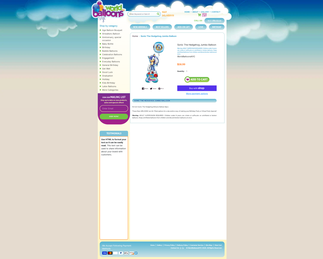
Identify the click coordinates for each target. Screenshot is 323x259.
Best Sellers (162, 27)
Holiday (106, 79)
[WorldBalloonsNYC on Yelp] (183, 248)
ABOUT (195, 12)
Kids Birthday (108, 83)
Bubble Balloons (109, 51)
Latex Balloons (109, 86)
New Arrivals (140, 27)
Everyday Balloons (111, 61)
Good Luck (107, 72)
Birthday (106, 47)
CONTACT (215, 12)
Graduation (107, 75)
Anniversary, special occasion (111, 39)
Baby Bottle (107, 44)
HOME (187, 12)
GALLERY (205, 12)
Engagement (108, 58)
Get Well (106, 68)
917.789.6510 (214, 20)
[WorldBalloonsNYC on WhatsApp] (180, 248)
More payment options (197, 93)
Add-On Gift (184, 27)
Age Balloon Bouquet (112, 30)
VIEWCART (204, 15)
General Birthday (110, 65)
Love (200, 27)
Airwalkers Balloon (111, 33)
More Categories (110, 90)
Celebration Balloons (112, 54)
